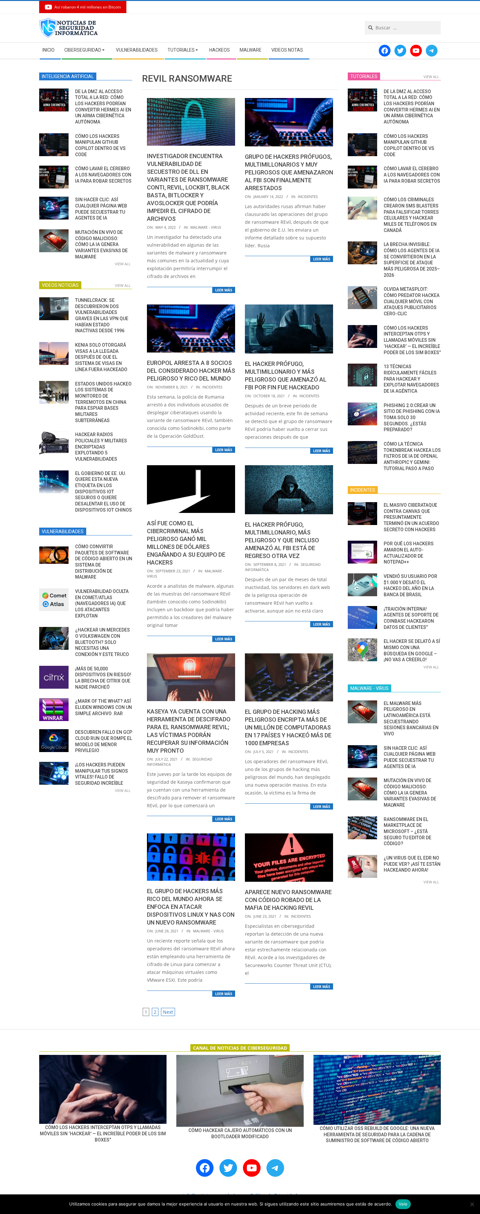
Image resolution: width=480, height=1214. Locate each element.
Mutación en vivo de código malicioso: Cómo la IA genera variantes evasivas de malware (101, 244)
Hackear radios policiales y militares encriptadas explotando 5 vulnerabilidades (101, 447)
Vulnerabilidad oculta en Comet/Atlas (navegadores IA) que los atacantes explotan (102, 603)
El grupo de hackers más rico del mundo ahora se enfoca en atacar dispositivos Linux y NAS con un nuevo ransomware (190, 907)
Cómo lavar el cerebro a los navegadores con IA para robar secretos (103, 174)
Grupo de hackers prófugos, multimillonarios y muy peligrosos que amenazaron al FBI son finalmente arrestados (289, 172)
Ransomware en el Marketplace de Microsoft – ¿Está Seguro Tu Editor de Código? (407, 831)
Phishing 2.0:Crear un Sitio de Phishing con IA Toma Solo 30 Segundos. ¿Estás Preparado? (412, 418)
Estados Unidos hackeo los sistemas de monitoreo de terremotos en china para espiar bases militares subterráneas (103, 402)
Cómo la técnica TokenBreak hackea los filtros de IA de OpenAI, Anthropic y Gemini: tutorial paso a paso (412, 456)
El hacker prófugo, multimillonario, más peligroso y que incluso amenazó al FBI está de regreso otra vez (282, 540)
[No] (472, 1204)
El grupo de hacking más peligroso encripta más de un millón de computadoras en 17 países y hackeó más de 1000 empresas (288, 727)
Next (168, 1012)
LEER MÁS (223, 289)
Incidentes (308, 196)
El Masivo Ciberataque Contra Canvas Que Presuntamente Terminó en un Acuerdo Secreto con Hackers (411, 517)
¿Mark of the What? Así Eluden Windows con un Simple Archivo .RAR (103, 707)
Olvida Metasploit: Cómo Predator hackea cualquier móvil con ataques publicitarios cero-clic (412, 301)
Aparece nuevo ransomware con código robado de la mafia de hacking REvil (288, 900)
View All (123, 263)
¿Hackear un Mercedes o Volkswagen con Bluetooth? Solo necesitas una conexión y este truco (102, 642)
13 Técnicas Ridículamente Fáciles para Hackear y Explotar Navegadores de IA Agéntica (411, 379)
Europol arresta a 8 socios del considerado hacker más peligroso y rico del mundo (191, 370)
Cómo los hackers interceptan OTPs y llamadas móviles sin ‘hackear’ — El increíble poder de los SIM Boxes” (412, 340)
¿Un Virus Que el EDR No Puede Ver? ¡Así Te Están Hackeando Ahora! (412, 864)
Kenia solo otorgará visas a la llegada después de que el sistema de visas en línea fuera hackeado (101, 357)
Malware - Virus (205, 227)
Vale (403, 1203)
